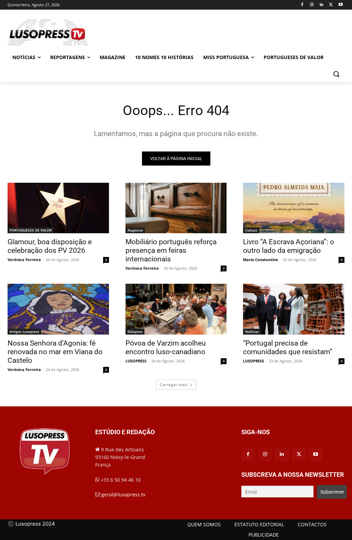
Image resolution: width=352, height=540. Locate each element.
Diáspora (135, 331)
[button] (336, 74)
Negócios (135, 230)
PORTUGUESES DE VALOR (31, 230)
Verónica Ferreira (24, 259)
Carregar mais (174, 384)
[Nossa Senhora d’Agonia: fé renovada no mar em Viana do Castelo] (58, 309)
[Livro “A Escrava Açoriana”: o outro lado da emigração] (293, 208)
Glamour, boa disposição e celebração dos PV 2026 (50, 246)
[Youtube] (340, 5)
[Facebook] (302, 5)
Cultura (251, 230)
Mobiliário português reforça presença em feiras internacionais (171, 250)
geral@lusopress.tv (123, 494)
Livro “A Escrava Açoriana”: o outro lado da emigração (288, 246)
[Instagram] (312, 5)
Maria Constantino (260, 259)
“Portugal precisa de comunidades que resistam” (287, 347)
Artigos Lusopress (24, 331)
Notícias (252, 331)
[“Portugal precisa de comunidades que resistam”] (293, 309)
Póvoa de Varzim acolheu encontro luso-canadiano (165, 347)
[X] (331, 5)
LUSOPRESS (135, 360)
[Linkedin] (322, 5)
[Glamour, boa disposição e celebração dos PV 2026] (58, 208)
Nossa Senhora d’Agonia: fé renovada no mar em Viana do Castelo (55, 351)
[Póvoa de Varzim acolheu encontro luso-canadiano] (176, 309)
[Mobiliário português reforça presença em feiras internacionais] (176, 208)
